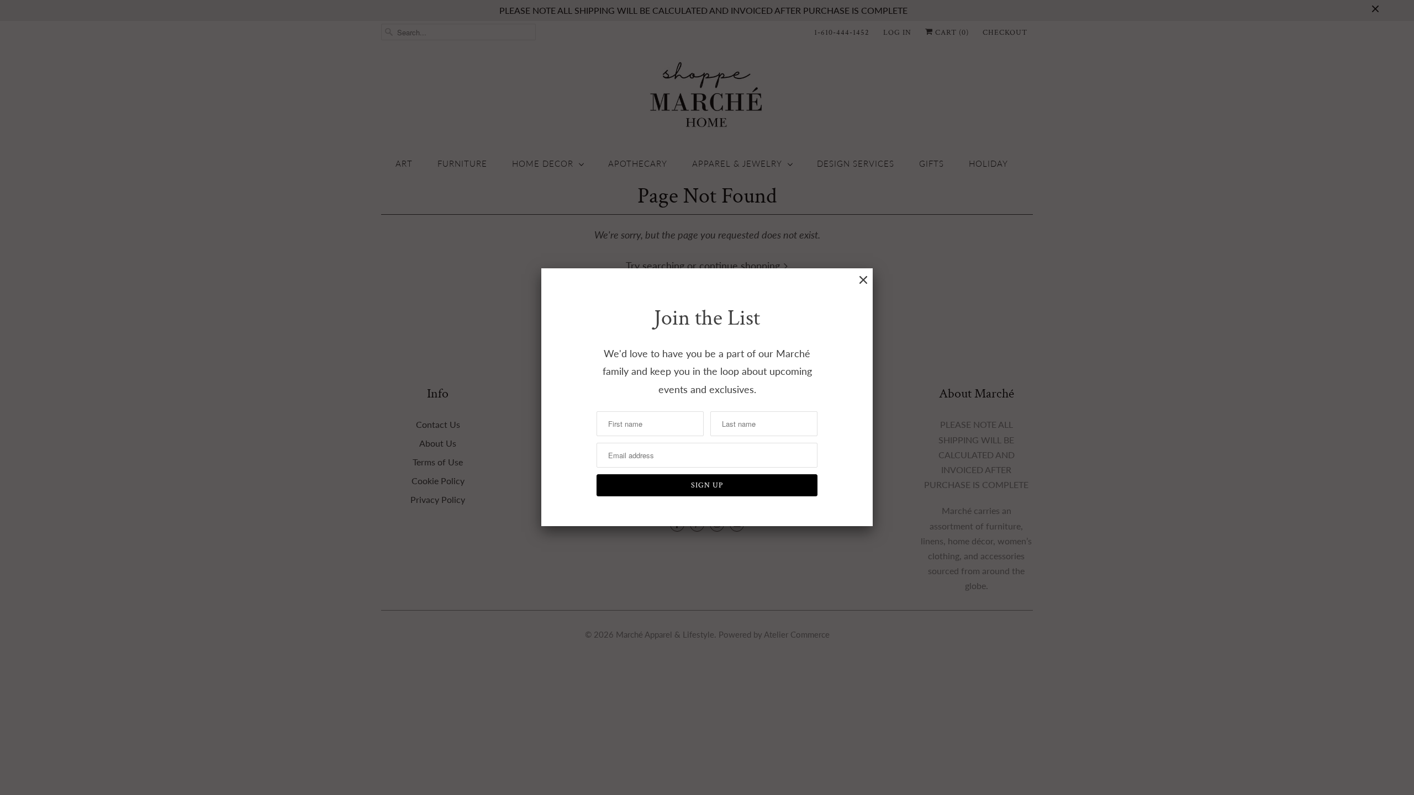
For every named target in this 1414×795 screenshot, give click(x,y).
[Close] (863, 280)
